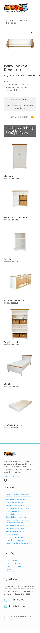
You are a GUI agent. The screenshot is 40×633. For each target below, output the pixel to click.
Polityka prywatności (11, 619)
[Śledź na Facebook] (5, 480)
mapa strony (10, 572)
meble (12, 560)
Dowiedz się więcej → (12, 476)
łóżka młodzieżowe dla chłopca (17, 500)
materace (9, 569)
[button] (32, 33)
